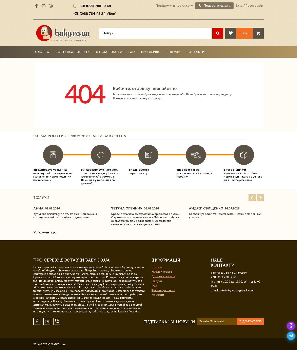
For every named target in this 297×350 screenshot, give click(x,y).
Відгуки (173, 52)
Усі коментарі (44, 232)
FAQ (131, 52)
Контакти (195, 52)
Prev (252, 197)
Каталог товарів (162, 271)
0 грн (244, 33)
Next (260, 197)
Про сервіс (150, 52)
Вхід (239, 5)
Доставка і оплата (72, 52)
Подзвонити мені (217, 5)
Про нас (157, 267)
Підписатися (250, 321)
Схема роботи (109, 52)
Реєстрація (254, 5)
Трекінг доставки (163, 290)
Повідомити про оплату (174, 5)
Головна (41, 52)
